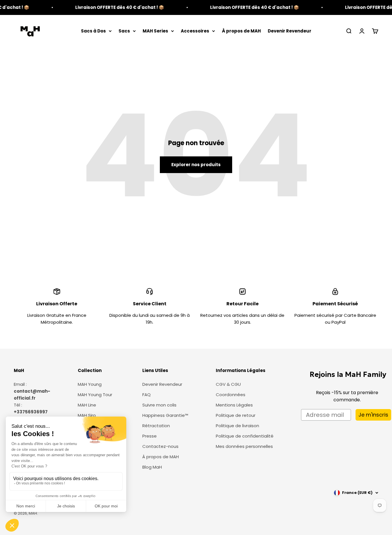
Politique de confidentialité (244, 436)
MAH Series (155, 31)
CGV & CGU (228, 384)
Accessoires (195, 31)
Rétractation (156, 426)
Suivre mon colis (159, 405)
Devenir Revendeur (289, 31)
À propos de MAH (241, 31)
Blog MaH (152, 467)
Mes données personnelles (244, 446)
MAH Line (87, 405)
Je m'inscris (373, 414)
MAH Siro (87, 415)
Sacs (124, 31)
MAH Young (90, 384)
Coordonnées (230, 395)
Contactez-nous (160, 446)
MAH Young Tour (95, 395)
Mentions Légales (234, 405)
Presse (149, 436)
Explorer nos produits (196, 165)
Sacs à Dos (93, 31)
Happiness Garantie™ (165, 415)
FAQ (146, 395)
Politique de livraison (237, 426)
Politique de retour (235, 415)
